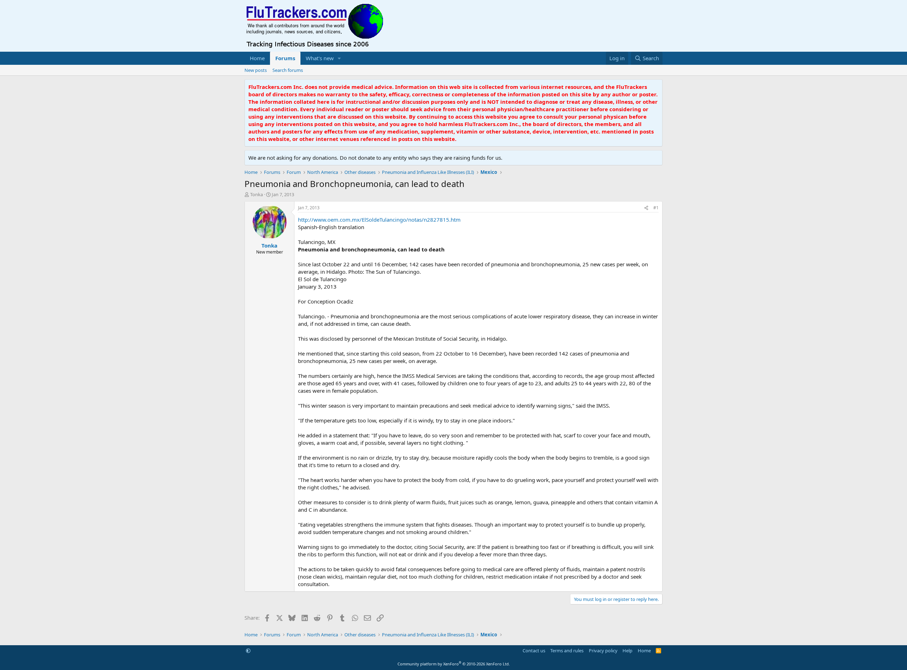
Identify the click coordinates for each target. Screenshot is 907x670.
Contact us (534, 650)
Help (627, 650)
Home (257, 58)
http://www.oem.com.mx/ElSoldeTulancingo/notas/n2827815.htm (379, 219)
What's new (320, 58)
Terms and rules (567, 650)
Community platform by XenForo (454, 663)
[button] (339, 58)
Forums (285, 58)
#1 (656, 208)
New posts (255, 70)
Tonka (256, 194)
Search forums (287, 70)
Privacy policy (603, 650)
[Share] (646, 208)
